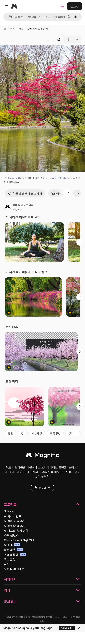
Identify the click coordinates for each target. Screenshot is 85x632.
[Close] (79, 628)
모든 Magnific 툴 (14, 569)
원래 (23, 53)
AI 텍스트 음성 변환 (16, 530)
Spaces (8, 511)
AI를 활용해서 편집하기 (27, 193)
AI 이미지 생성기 (13, 177)
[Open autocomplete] (8, 16)
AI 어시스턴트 (12, 516)
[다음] (68, 193)
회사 (7, 590)
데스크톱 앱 (14, 554)
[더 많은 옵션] (48, 39)
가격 (61, 6)
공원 (10, 433)
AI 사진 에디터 (59, 177)
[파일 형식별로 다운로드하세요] (77, 39)
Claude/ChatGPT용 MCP (19, 540)
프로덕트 (10, 504)
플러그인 (13, 549)
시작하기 (10, 579)
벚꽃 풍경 (55, 433)
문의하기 (10, 601)
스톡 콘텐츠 (11, 535)
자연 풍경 (37, 433)
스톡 (12, 28)
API (6, 564)
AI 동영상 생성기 (14, 526)
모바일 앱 (10, 559)
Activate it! (66, 627)
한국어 (42, 487)
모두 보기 (34, 217)
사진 (21, 28)
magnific (17, 209)
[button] (42, 488)
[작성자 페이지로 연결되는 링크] (7, 207)
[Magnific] (42, 456)
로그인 (74, 6)
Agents (11, 545)
